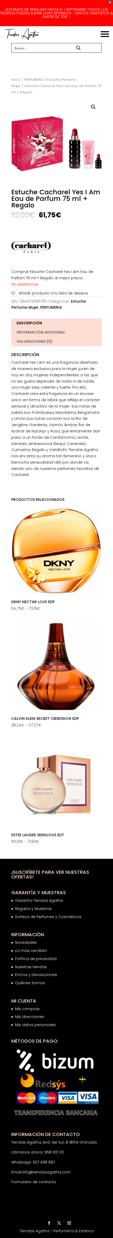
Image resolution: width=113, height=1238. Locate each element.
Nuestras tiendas (31, 966)
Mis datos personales (35, 1024)
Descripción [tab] (29, 323)
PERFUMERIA (33, 79)
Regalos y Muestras (33, 908)
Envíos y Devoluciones (36, 974)
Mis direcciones (29, 1016)
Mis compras (27, 1008)
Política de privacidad (35, 958)
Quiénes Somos (30, 982)
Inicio (15, 79)
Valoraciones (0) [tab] (35, 341)
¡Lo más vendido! (31, 950)
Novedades (26, 942)
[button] (93, 107)
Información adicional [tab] (41, 332)
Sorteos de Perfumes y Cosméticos (48, 916)
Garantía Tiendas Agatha (39, 900)
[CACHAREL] (31, 248)
